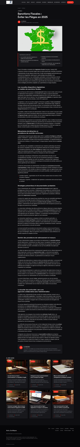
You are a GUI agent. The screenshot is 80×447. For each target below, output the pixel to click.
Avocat (33, 2)
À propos (63, 2)
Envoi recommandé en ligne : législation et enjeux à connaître (39, 406)
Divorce (44, 2)
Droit (28, 2)
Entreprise (57, 2)
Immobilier (50, 2)
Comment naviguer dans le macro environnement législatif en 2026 (16, 406)
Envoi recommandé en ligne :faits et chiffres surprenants (61, 406)
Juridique (38, 2)
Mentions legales (67, 430)
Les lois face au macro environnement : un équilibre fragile (17, 376)
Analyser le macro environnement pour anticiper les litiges (39, 376)
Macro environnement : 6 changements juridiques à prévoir (62, 376)
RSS (73, 430)
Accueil (24, 2)
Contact (70, 2)
